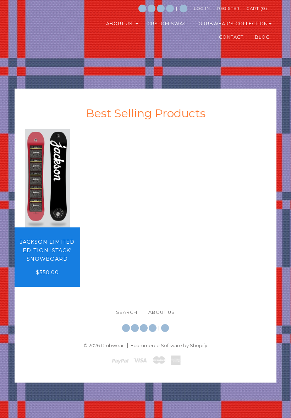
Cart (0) (257, 8)
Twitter (142, 8)
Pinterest (170, 8)
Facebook (151, 8)
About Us (161, 312)
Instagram (161, 8)
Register (228, 8)
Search (183, 8)
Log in (202, 8)
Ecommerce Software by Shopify (169, 345)
